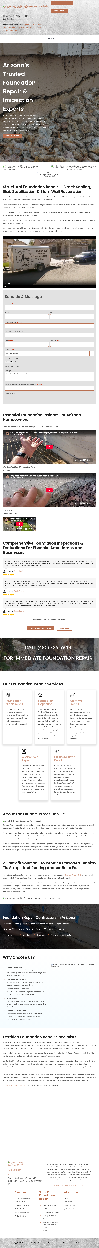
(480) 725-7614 (54, 647)
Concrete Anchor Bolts (73, 875)
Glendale (13, 30)
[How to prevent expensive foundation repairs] (17, 1162)
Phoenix (28, 25)
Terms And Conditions (70, 1185)
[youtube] (8, 1174)
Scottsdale (31, 28)
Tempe (40, 25)
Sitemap (81, 1185)
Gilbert (13, 28)
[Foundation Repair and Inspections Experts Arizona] (25, 6)
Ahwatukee (21, 28)
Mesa (34, 25)
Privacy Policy (58, 1185)
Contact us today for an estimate (14, 1085)
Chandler (6, 28)
